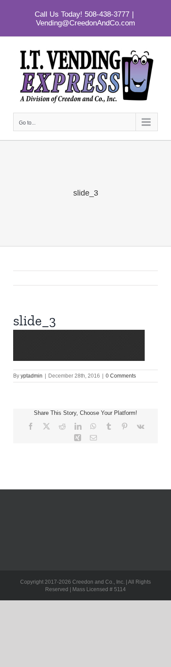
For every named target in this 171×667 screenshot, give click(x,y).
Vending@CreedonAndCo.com (85, 23)
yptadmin (32, 376)
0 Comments (121, 376)
